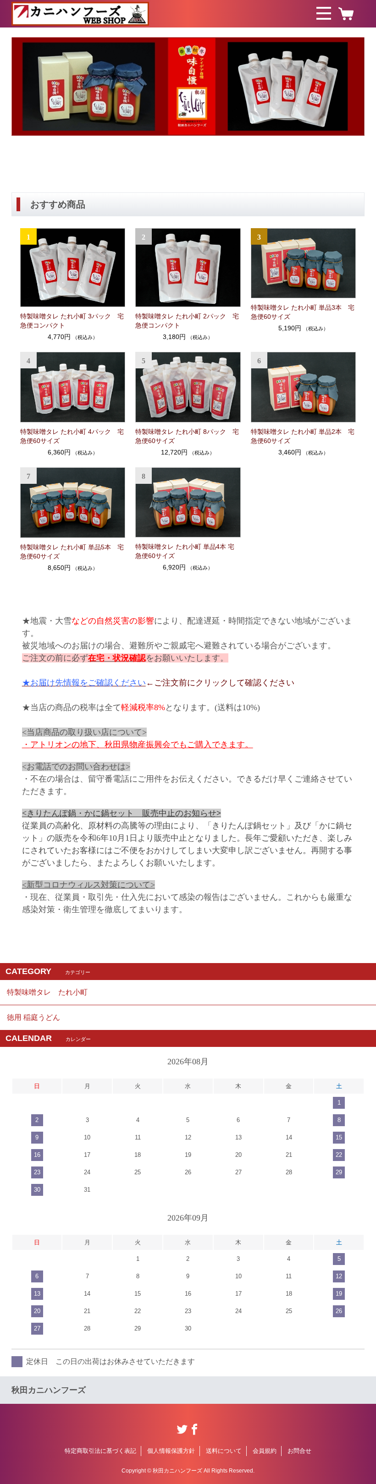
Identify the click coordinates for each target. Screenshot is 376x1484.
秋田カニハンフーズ (48, 1390)
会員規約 (264, 1450)
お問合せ (299, 1450)
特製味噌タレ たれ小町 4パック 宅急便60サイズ (72, 436)
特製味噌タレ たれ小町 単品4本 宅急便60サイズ (184, 551)
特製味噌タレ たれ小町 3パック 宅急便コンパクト (72, 320)
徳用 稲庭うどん (33, 1017)
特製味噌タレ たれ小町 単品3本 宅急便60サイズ (302, 312)
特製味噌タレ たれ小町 (47, 992)
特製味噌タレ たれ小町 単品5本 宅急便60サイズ (72, 551)
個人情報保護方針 (171, 1450)
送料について (224, 1450)
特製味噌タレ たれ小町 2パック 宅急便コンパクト (187, 320)
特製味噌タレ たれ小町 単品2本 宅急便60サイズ (302, 436)
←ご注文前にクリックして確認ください (158, 682)
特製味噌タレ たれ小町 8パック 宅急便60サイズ (187, 436)
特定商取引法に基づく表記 (100, 1450)
